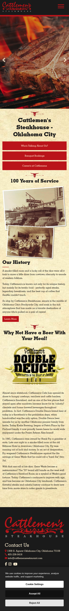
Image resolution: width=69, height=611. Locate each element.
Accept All (34, 593)
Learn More (10, 319)
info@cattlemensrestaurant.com (24, 558)
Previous (3, 60)
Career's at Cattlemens (34, 165)
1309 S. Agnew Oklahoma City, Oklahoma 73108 (33, 550)
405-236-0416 (14, 554)
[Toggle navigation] (61, 7)
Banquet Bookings (34, 155)
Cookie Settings (34, 584)
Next (65, 60)
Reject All (34, 602)
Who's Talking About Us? (34, 145)
